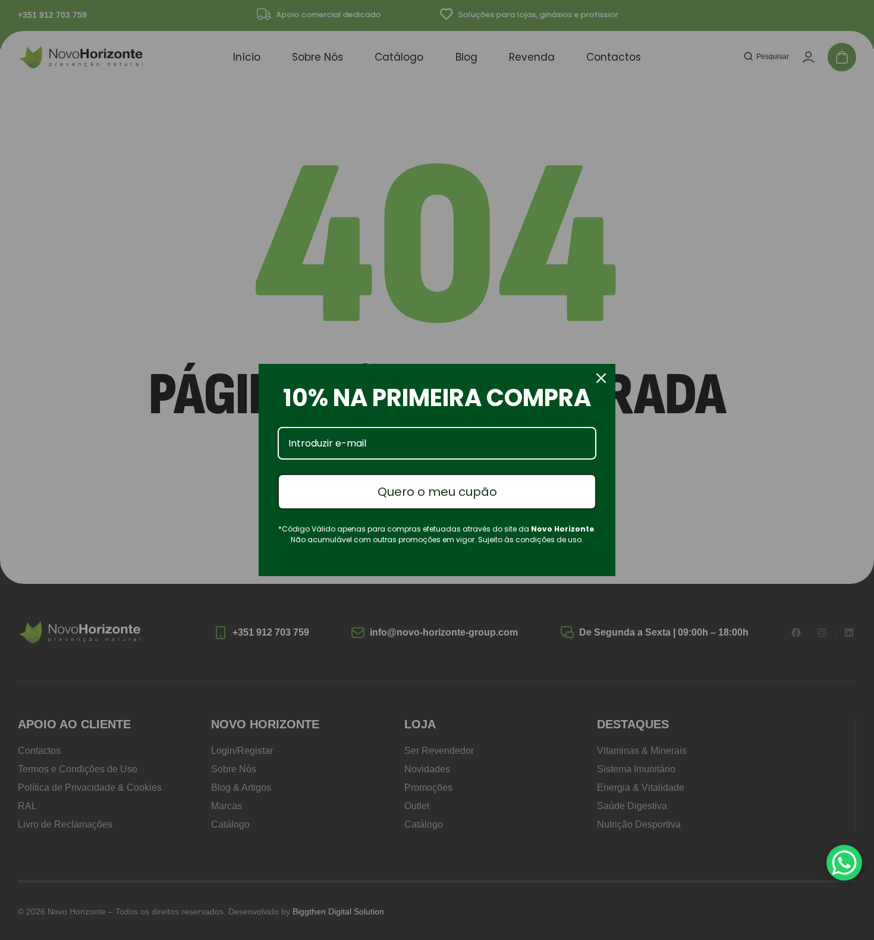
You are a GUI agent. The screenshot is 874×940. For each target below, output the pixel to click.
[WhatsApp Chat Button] (844, 863)
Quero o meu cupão (437, 491)
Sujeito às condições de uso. (530, 540)
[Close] (601, 378)
